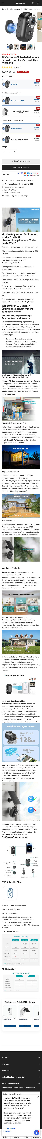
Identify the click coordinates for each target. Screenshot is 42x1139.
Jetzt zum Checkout (21, 167)
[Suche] (33, 3)
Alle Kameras (15, 9)
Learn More (10, 1025)
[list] (21, 27)
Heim (4, 9)
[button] (38, 3)
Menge (4, 147)
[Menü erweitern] (2, 3)
